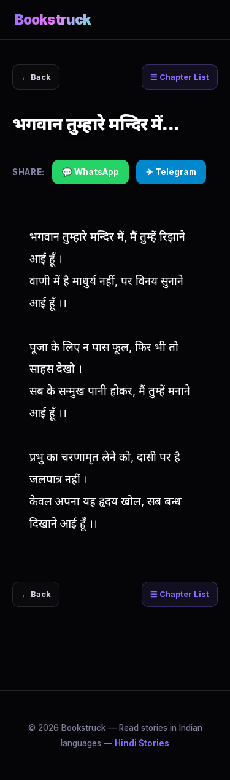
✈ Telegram (171, 172)
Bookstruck (53, 19)
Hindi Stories (142, 743)
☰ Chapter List (179, 77)
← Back (36, 77)
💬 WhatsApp (90, 172)
